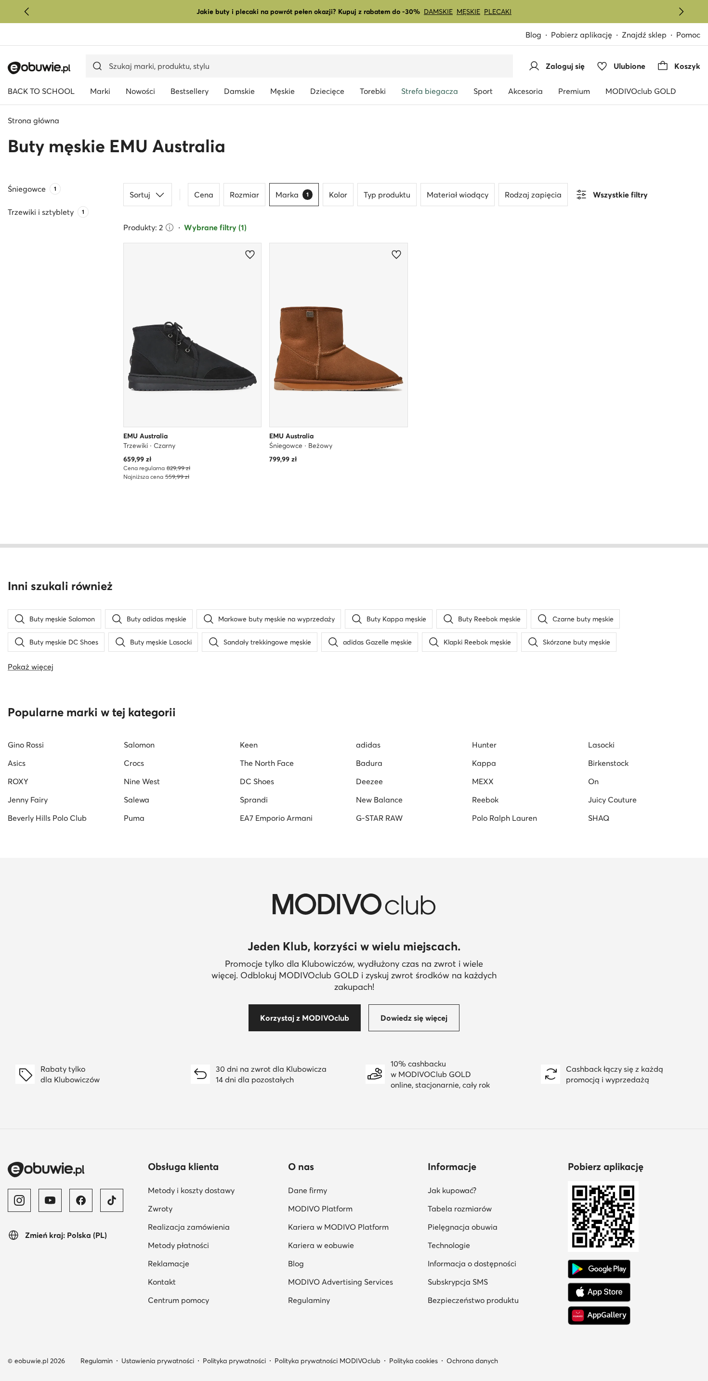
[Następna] (681, 11)
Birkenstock (608, 763)
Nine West (142, 781)
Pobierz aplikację (581, 34)
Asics (17, 763)
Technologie (449, 1245)
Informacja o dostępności (472, 1263)
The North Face (267, 763)
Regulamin (96, 1360)
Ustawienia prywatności (157, 1360)
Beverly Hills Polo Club (47, 818)
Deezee (369, 781)
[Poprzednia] (27, 11)
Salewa (136, 799)
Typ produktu (387, 194)
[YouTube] (50, 1200)
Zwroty (160, 1208)
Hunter (484, 745)
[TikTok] (111, 1200)
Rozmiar (244, 194)
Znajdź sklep (644, 34)
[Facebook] (80, 1200)
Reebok (485, 799)
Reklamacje (168, 1263)
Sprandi (254, 799)
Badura (369, 763)
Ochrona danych (472, 1360)
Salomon (139, 745)
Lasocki (601, 745)
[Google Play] (599, 1269)
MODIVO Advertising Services (340, 1282)
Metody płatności (178, 1245)
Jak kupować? (452, 1190)
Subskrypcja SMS (458, 1282)
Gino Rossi (26, 745)
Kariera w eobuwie (321, 1245)
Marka (292, 194)
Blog (533, 34)
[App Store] (599, 1292)
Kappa (484, 763)
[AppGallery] (599, 1315)
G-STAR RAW (379, 818)
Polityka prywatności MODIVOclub (327, 1360)
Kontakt (162, 1282)
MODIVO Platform (320, 1208)
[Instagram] (19, 1200)
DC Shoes (257, 781)
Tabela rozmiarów (460, 1208)
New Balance (379, 799)
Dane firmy (307, 1190)
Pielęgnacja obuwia (463, 1227)
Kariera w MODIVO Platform (338, 1227)
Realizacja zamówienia (189, 1227)
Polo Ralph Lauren (504, 818)
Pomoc (688, 34)
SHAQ (598, 818)
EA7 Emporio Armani (276, 818)
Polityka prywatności (234, 1360)
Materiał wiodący (457, 194)
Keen (249, 745)
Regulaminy (309, 1300)
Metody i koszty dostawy (191, 1190)
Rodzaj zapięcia (533, 194)
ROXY (18, 781)
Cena (203, 194)
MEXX (483, 781)
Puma (134, 818)
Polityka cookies (413, 1360)
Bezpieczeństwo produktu (473, 1300)
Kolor (338, 194)
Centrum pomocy (178, 1300)
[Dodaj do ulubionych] (250, 254)
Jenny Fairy (28, 799)
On (593, 781)
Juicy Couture (612, 799)
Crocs (134, 763)
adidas (368, 745)
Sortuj (140, 194)
